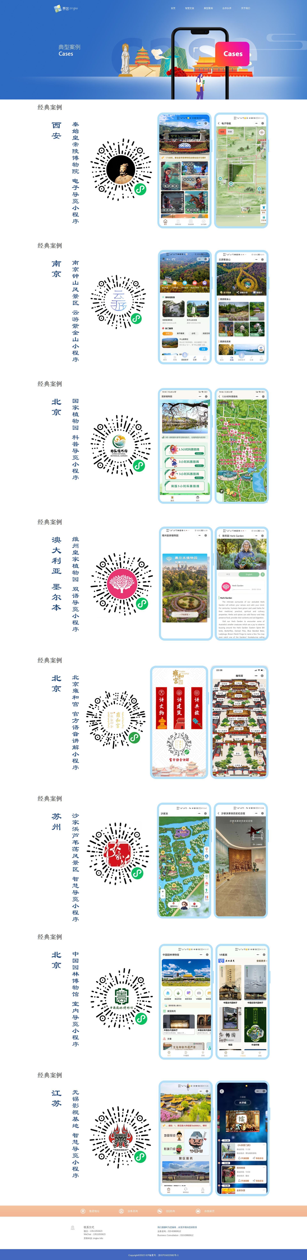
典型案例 (208, 8)
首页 (173, 8)
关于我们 (245, 8)
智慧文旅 (189, 8)
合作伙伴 (226, 8)
